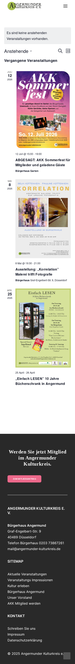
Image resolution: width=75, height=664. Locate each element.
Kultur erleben (18, 586)
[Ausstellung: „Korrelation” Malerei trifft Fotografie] (43, 218)
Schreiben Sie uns (21, 628)
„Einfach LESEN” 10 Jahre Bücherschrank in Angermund (40, 381)
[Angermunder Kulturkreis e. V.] (24, 6)
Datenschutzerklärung (25, 640)
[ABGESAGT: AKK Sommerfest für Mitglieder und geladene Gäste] (43, 109)
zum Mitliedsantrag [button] (24, 479)
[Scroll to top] (66, 655)
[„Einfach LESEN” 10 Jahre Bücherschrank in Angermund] (43, 328)
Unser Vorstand (20, 597)
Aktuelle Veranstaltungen (27, 574)
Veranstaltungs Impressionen (30, 580)
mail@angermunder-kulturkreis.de (34, 549)
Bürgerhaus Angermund (26, 592)
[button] (65, 6)
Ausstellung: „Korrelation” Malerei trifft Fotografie (37, 272)
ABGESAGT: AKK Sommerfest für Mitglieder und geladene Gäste (42, 162)
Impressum (16, 634)
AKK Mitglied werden (24, 603)
